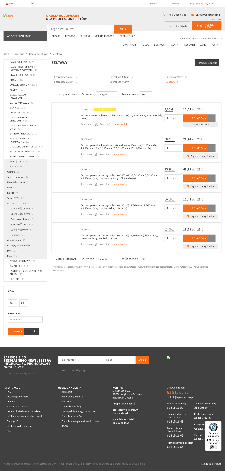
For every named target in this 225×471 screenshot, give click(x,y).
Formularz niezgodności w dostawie (80, 421)
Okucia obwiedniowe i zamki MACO (25, 411)
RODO (65, 426)
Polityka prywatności (72, 396)
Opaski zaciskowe (19, 203)
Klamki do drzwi (22, 75)
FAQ (9, 391)
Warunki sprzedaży (71, 406)
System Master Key (17, 406)
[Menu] (219, 423)
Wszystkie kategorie (19, 36)
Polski (12, 3)
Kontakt (154, 3)
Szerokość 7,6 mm (22, 224)
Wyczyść (31, 331)
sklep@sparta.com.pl (208, 14)
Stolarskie (14, 166)
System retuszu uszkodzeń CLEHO (26, 272)
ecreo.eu (216, 463)
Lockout (17, 279)
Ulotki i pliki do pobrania (19, 426)
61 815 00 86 (178, 392)
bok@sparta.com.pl (182, 397)
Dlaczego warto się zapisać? (22, 373)
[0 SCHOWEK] (178, 29)
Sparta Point (130, 44)
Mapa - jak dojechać (124, 403)
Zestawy (17, 234)
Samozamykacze (22, 102)
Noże (12, 256)
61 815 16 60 (202, 418)
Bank (203, 44)
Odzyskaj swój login (17, 396)
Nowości (70, 36)
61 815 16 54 (202, 439)
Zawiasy (17, 107)
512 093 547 (202, 408)
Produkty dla (128, 36)
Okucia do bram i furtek (26, 146)
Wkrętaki (13, 187)
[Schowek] (212, 118)
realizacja (206, 463)
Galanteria (19, 266)
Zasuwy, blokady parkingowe (19, 140)
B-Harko (85, 36)
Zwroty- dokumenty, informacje (78, 411)
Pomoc (175, 3)
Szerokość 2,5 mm (22, 208)
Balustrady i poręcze (25, 151)
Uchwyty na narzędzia (20, 245)
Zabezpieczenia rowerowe (18, 96)
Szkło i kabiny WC (22, 261)
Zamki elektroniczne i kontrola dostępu (23, 68)
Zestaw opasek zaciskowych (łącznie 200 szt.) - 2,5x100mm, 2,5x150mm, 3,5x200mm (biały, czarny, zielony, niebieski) (118, 207)
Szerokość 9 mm (21, 229)
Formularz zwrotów (72, 416)
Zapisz (142, 359)
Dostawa (159, 44)
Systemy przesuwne (24, 133)
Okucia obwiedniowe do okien (23, 127)
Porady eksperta (208, 62)
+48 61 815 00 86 (176, 14)
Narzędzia (18, 161)
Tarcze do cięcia (17, 177)
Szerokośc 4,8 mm (22, 219)
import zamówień (213, 19)
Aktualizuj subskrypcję (73, 370)
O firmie (11, 401)
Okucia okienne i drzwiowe (19, 119)
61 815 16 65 (175, 435)
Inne (11, 250)
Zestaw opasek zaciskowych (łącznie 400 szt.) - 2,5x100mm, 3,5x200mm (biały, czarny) (122, 117)
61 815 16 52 (175, 408)
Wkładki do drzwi (23, 84)
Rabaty (174, 44)
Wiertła (13, 171)
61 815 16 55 (175, 447)
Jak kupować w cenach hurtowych (25, 416)
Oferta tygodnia (104, 36)
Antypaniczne (20, 112)
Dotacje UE (12, 421)
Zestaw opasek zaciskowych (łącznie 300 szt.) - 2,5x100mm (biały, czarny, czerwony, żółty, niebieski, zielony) (119, 237)
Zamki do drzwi (22, 62)
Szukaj (122, 29)
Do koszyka (199, 118)
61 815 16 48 (175, 421)
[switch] (213, 447)
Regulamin (189, 44)
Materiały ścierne (18, 182)
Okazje (56, 36)
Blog (146, 44)
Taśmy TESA (15, 198)
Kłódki (16, 89)
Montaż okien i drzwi (24, 156)
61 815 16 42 (202, 429)
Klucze (16, 79)
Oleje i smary (16, 240)
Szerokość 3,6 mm (22, 213)
